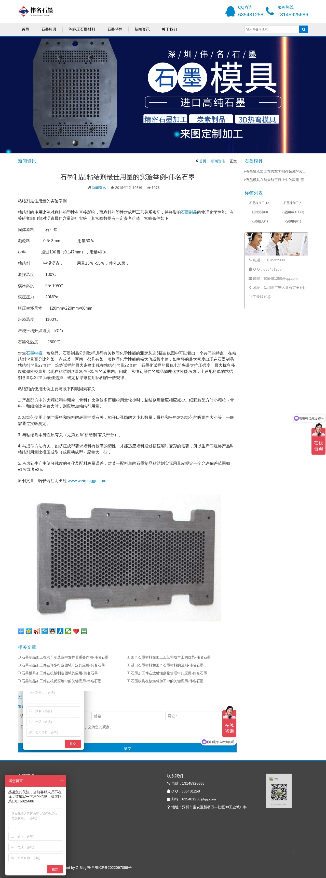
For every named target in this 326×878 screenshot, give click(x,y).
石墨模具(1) (260, 221)
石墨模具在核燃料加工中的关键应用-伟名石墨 (167, 681)
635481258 (250, 14)
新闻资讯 (142, 29)
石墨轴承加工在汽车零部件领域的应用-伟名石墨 (277, 171)
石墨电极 (34, 353)
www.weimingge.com (87, 481)
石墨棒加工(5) (293, 203)
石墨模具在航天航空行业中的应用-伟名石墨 (277, 180)
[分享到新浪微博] (37, 631)
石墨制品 (189, 212)
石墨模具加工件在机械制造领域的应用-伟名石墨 (60, 673)
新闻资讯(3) (260, 212)
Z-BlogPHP (85, 867)
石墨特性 (115, 29)
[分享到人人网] (60, 631)
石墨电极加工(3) (293, 212)
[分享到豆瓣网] (84, 631)
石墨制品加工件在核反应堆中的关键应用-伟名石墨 (61, 681)
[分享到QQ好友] (52, 631)
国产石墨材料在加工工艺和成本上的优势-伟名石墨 (171, 657)
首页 (25, 29)
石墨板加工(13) (259, 203)
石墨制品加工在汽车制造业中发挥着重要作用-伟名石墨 (65, 657)
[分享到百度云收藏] (76, 631)
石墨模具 (49, 29)
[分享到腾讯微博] (45, 631)
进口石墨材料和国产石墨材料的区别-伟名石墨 (167, 665)
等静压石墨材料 (82, 29)
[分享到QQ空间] (29, 631)
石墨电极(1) (293, 221)
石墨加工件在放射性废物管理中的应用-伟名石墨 (169, 673)
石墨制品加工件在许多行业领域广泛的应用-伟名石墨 (63, 665)
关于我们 (169, 29)
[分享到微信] (68, 631)
